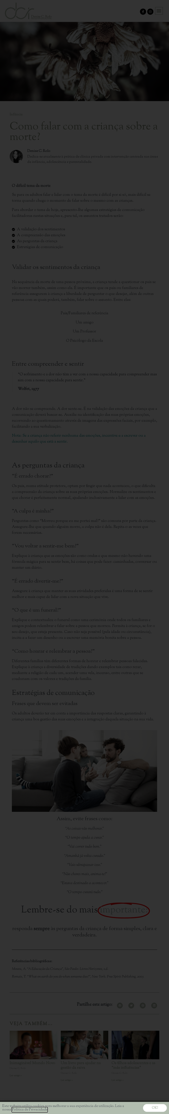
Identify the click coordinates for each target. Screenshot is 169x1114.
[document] (84, 557)
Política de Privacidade (30, 1109)
